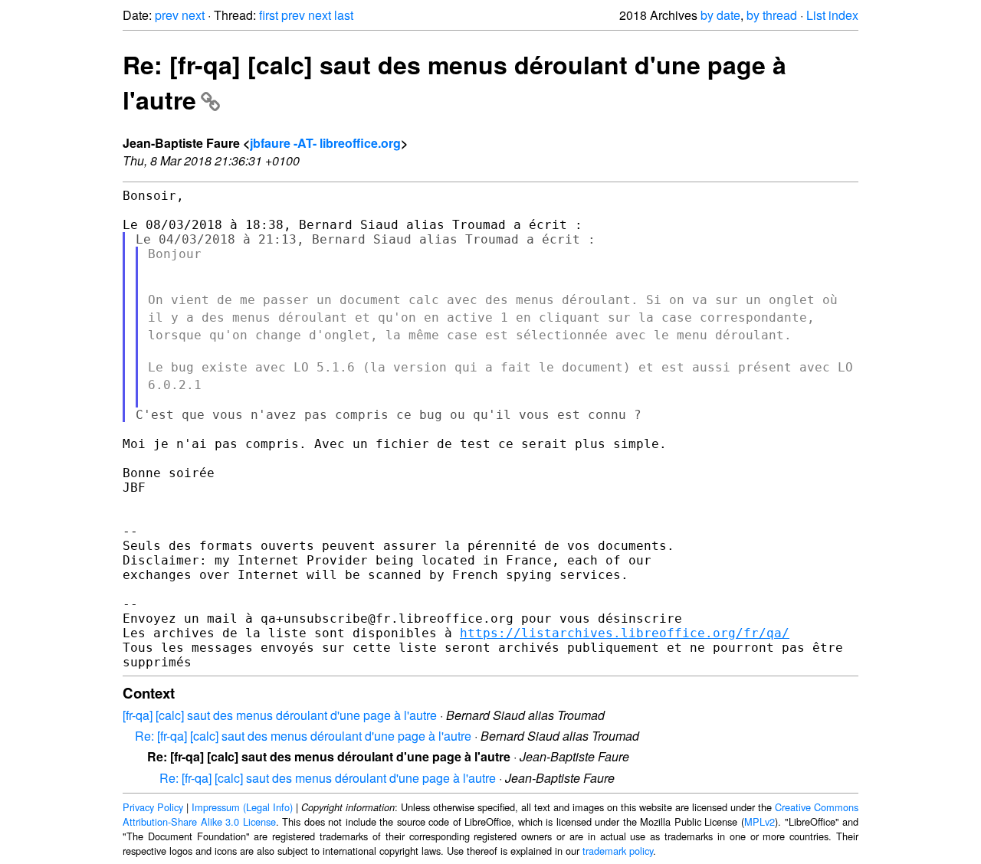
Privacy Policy (153, 807)
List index (832, 15)
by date (720, 15)
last (343, 15)
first (268, 15)
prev (167, 15)
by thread (771, 15)
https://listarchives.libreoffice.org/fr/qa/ (624, 633)
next (193, 15)
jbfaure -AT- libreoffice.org (325, 143)
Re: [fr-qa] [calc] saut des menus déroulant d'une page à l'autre (303, 736)
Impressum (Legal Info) (242, 807)
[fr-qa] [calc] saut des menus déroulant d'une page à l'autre (280, 715)
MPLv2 (759, 821)
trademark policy (617, 850)
